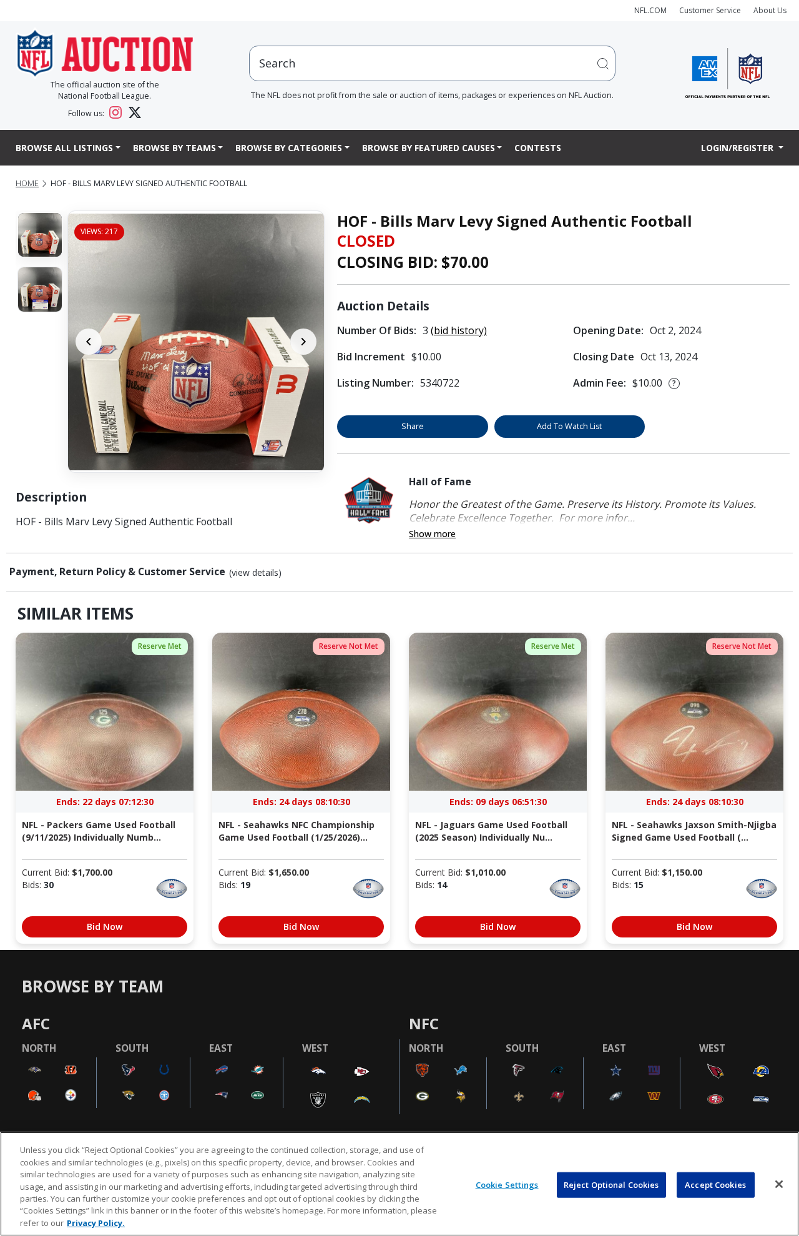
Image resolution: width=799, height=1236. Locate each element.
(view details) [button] (255, 572)
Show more (432, 534)
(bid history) (459, 330)
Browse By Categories (288, 148)
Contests (537, 148)
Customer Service (710, 10)
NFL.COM (650, 10)
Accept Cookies (715, 1184)
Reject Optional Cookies (611, 1184)
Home (27, 183)
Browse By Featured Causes (428, 148)
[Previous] (89, 342)
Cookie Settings (507, 1184)
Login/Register (738, 148)
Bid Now (104, 926)
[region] (399, 1184)
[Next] (303, 342)
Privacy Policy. (96, 1223)
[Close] (779, 1184)
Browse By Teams (174, 148)
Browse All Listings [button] (64, 148)
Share (412, 426)
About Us (770, 10)
